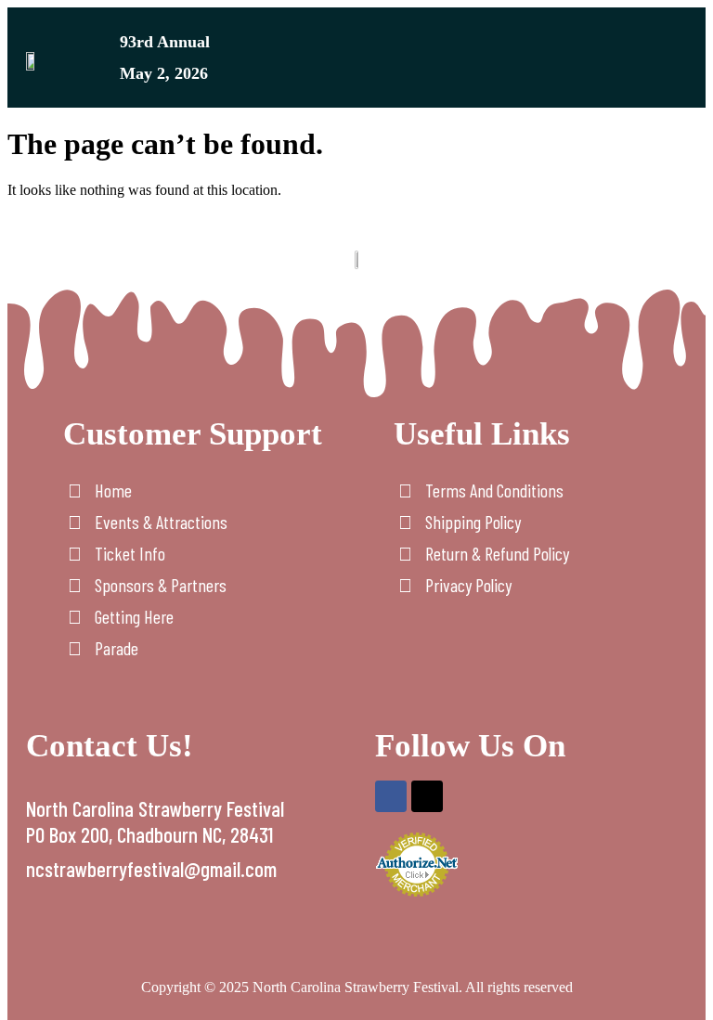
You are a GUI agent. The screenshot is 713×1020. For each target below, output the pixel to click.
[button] (681, 61)
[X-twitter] (427, 796)
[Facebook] (391, 796)
